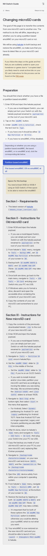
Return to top (39, 10)
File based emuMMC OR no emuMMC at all (23, 169)
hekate (20, 44)
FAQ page (20, 76)
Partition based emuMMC (16, 162)
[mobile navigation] (43, 4)
